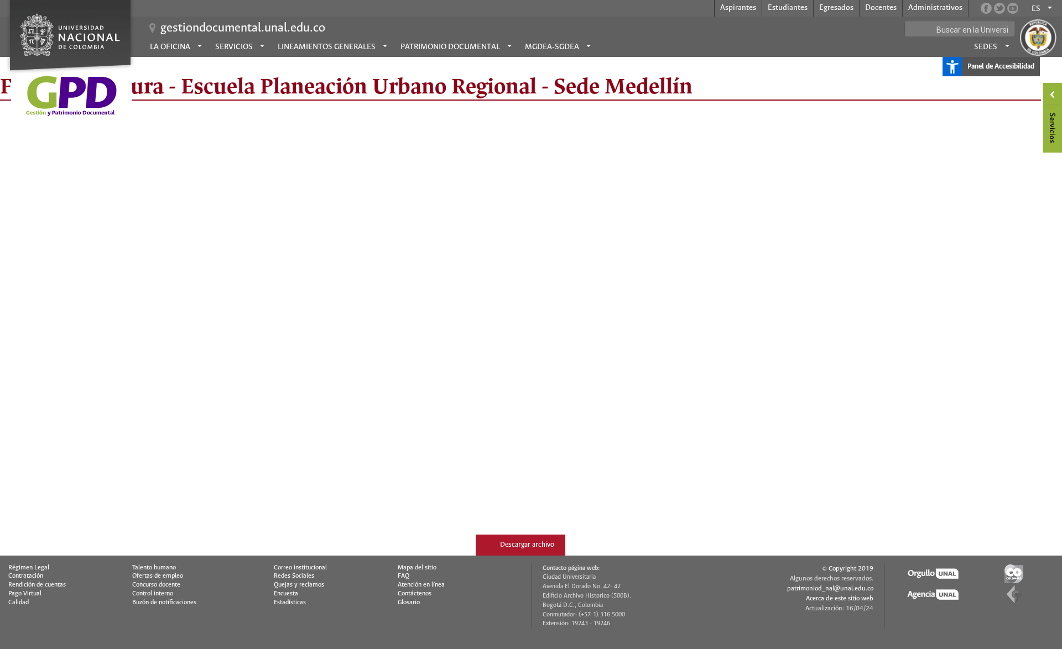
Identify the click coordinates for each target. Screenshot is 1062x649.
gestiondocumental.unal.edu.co (242, 28)
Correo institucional (300, 567)
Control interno (152, 593)
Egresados (836, 7)
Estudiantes (788, 7)
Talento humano (154, 567)
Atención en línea (421, 585)
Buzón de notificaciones (164, 602)
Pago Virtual (24, 593)
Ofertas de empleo (157, 576)
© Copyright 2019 (847, 568)
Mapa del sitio (417, 567)
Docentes (881, 7)
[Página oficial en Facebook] (986, 8)
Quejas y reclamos (299, 585)
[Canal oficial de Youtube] (1012, 8)
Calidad (18, 602)
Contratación (25, 576)
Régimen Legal (28, 567)
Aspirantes (738, 7)
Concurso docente (156, 585)
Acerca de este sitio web (839, 598)
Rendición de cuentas (37, 585)
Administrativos (935, 7)
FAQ (403, 576)
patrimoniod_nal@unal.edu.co (830, 588)
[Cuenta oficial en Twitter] (999, 8)
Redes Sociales (294, 576)
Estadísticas (290, 602)
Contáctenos (414, 593)
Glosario (409, 602)
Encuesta (286, 593)
